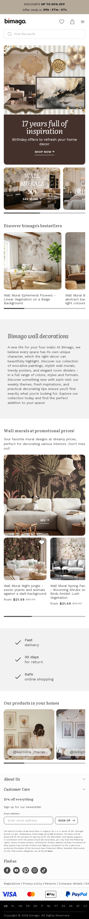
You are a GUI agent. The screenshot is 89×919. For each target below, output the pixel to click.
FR (28, 906)
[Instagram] (34, 870)
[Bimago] (16, 21)
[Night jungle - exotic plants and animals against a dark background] (42, 543)
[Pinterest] (25, 870)
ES (63, 906)
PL (13, 906)
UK (20, 906)
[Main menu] (82, 21)
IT (42, 906)
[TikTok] (43, 870)
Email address (12, 813)
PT (56, 906)
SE (71, 906)
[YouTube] (16, 870)
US (6, 906)
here (50, 851)
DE (35, 906)
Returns (50, 883)
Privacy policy (32, 883)
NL (49, 906)
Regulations (12, 883)
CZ (85, 906)
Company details (71, 883)
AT (78, 906)
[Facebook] (7, 870)
